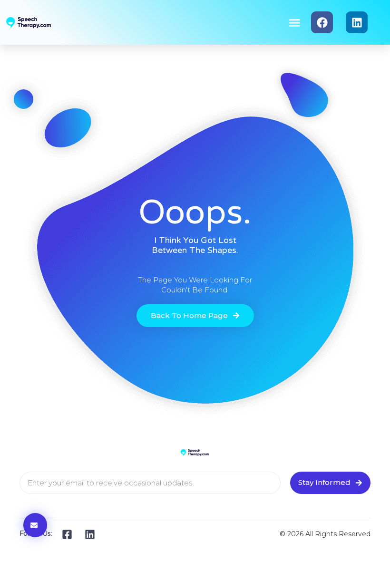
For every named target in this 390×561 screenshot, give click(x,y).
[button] (295, 22)
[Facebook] (322, 22)
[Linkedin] (357, 22)
